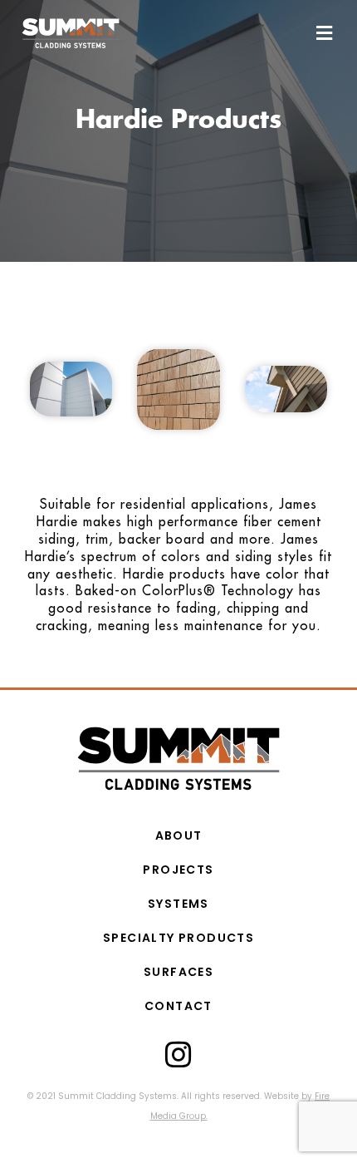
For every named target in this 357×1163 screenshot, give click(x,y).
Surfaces (178, 971)
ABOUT (179, 835)
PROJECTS (178, 869)
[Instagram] (178, 1055)
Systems (178, 903)
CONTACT (178, 1006)
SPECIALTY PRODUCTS (178, 937)
